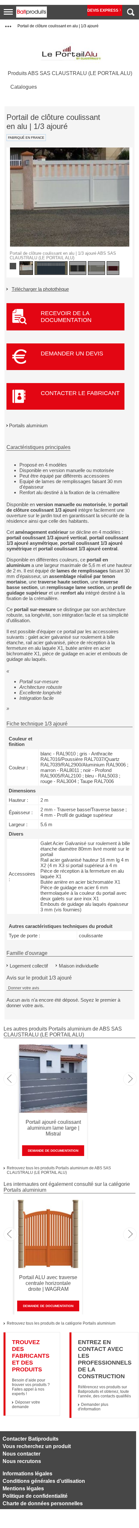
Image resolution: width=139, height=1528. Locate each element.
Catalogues (23, 87)
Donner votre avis (23, 988)
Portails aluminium (28, 425)
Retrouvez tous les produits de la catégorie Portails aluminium (61, 1323)
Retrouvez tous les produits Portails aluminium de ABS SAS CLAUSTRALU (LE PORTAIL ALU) (59, 1170)
